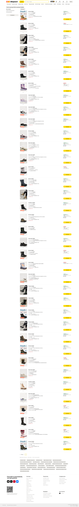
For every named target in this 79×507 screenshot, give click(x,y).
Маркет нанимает (62, 483)
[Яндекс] (77, 505)
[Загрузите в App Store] (8, 482)
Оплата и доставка (46, 479)
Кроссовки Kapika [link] (31, 95)
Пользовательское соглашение (11, 505)
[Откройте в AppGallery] (14, 482)
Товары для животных (29, 497)
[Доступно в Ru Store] (17, 482)
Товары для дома (28, 486)
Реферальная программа (63, 479)
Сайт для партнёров (46, 497)
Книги (27, 493)
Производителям (61, 480)
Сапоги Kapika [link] (31, 262)
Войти (71, 1)
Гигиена (27, 482)
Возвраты (44, 483)
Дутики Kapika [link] (31, 11)
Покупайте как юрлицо (46, 480)
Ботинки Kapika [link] (31, 130)
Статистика (4, 505)
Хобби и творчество (29, 490)
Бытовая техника (28, 480)
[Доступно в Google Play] (11, 482)
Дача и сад (28, 491)
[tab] (8, 4)
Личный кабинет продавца (47, 493)
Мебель (27, 479)
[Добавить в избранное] (26, 11)
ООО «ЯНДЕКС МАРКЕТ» (74, 504)
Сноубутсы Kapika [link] (31, 202)
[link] (23, 460)
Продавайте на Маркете (46, 494)
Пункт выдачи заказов (62, 482)
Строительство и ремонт (30, 498)
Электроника (28, 483)
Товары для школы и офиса (30, 494)
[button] (23, 9)
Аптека (27, 487)
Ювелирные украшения (30, 501)
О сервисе (44, 482)
